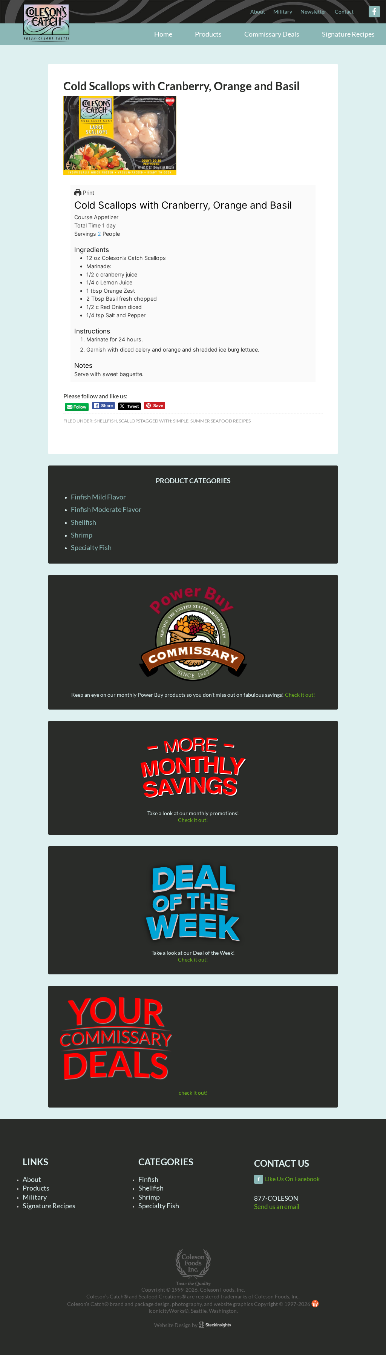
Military (35, 1197)
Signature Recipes (49, 1205)
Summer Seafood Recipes (220, 421)
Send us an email (276, 1207)
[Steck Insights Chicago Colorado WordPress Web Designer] (215, 1325)
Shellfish (105, 421)
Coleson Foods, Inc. (46, 35)
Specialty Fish (91, 547)
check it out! (193, 1092)
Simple (180, 421)
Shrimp (81, 535)
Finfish (148, 1179)
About (32, 1179)
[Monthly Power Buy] (193, 634)
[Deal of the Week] (193, 903)
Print (87, 192)
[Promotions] (193, 766)
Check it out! (300, 694)
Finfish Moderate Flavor (106, 509)
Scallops (129, 421)
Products (36, 1188)
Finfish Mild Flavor (98, 497)
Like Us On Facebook (292, 1178)
